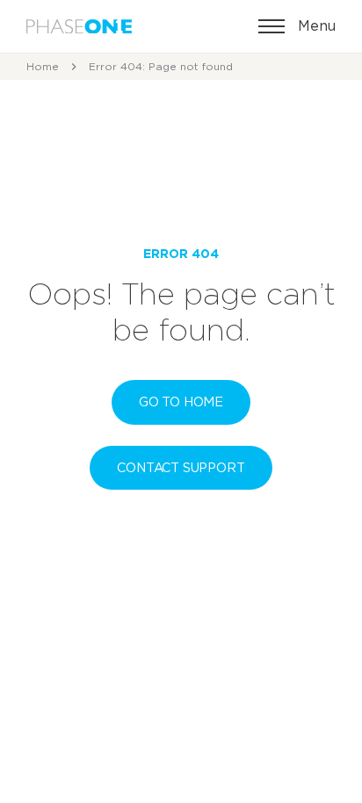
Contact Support (180, 467)
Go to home (181, 401)
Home (42, 66)
